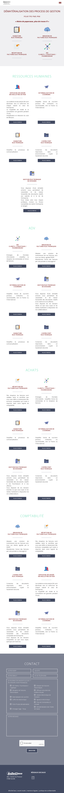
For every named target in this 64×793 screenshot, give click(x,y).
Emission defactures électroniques (47, 36)
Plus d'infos (17, 122)
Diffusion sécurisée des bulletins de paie (17, 93)
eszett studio (22, 791)
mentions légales (32, 791)
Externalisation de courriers (46, 93)
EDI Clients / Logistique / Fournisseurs (47, 54)
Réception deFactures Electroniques (17, 53)
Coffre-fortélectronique (46, 142)
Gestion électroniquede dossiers (32, 180)
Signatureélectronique (16, 36)
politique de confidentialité (47, 791)
